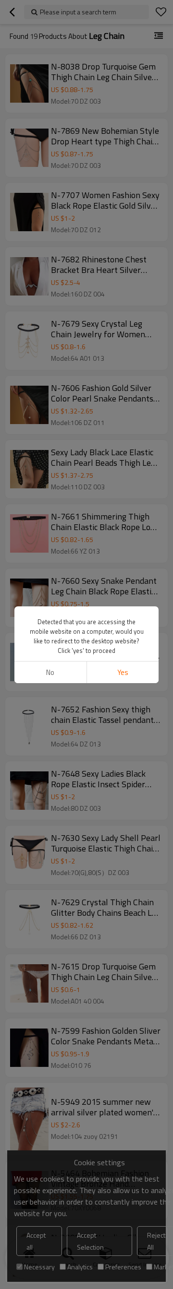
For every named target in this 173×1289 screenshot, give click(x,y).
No (50, 672)
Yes (122, 672)
